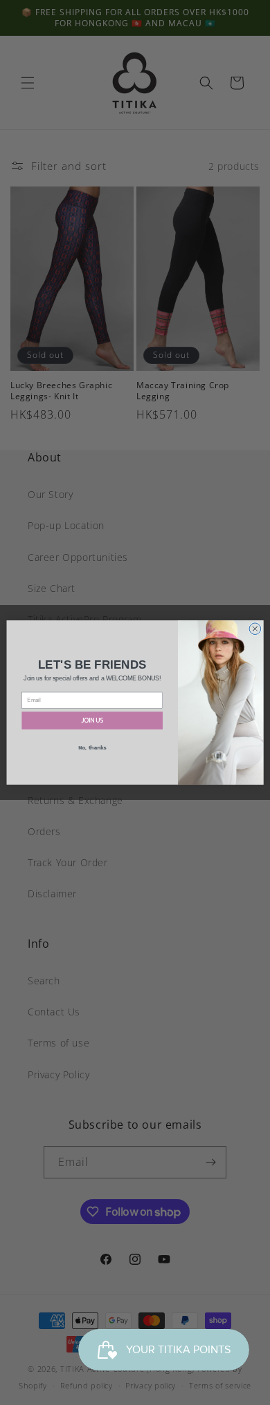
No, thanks (92, 747)
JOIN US (92, 720)
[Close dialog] (255, 629)
